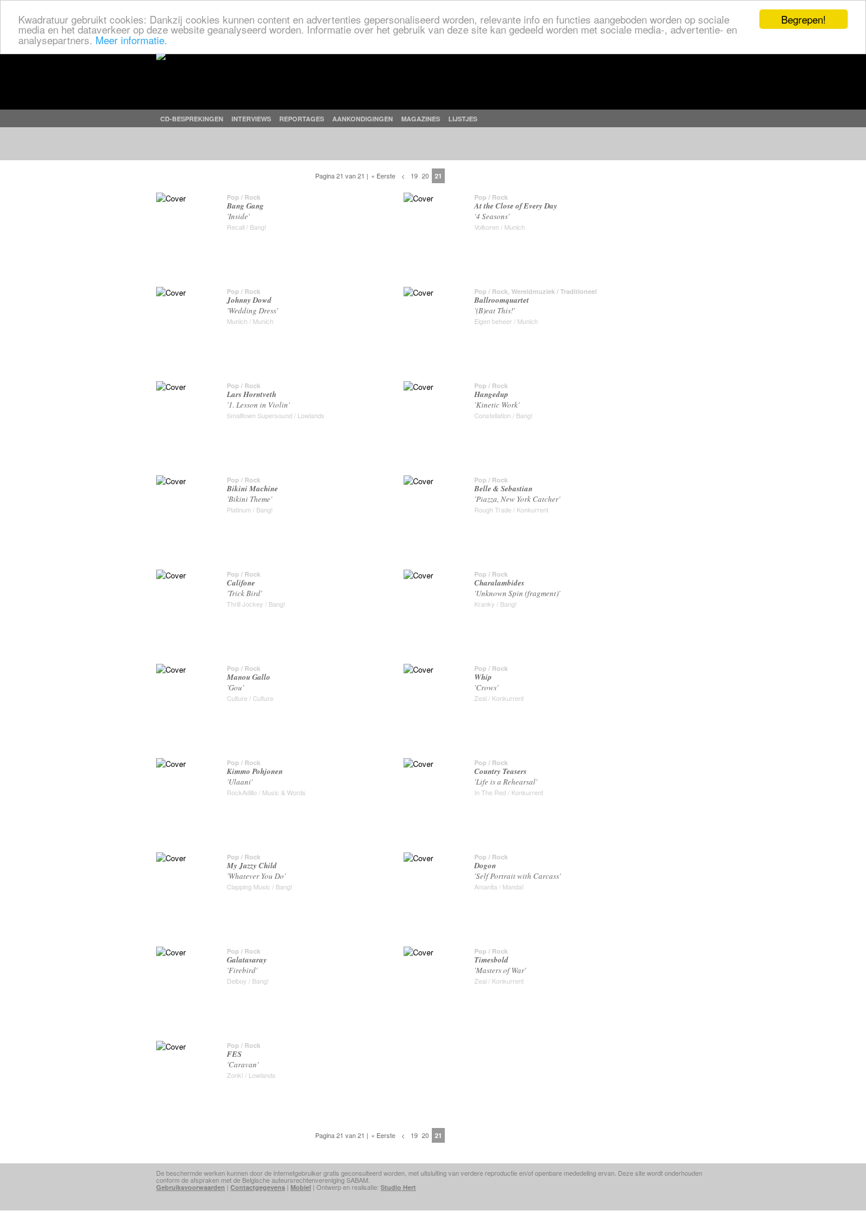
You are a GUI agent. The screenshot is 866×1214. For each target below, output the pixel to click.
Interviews (251, 118)
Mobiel (300, 1187)
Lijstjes (462, 118)
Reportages (301, 118)
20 (425, 175)
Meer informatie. (131, 39)
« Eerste (383, 175)
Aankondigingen (362, 118)
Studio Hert (398, 1187)
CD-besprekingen (191, 118)
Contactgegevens (257, 1187)
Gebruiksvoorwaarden (190, 1187)
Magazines (420, 118)
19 (414, 175)
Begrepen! (803, 19)
